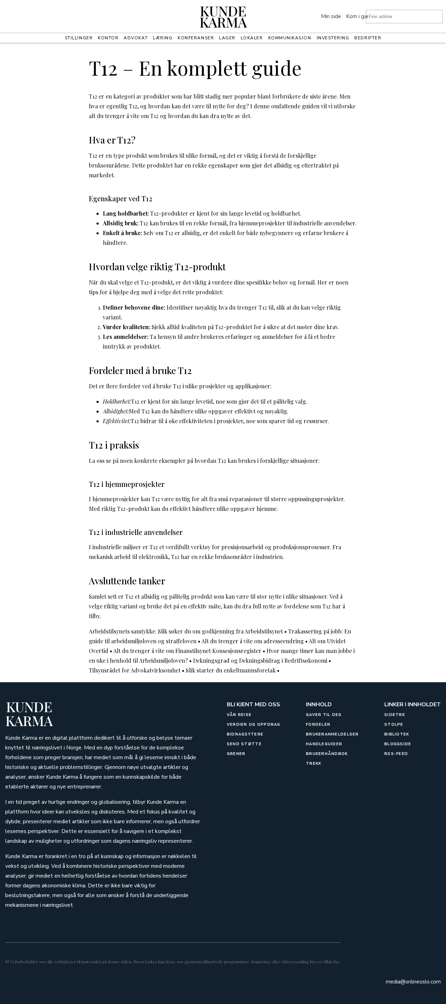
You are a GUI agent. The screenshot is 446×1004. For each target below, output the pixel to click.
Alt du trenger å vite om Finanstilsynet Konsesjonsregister (187, 650)
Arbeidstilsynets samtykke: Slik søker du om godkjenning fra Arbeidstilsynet (186, 631)
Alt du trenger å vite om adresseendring (252, 641)
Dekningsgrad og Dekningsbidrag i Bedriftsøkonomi (260, 660)
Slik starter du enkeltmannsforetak (231, 670)
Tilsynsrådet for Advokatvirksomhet (134, 670)
